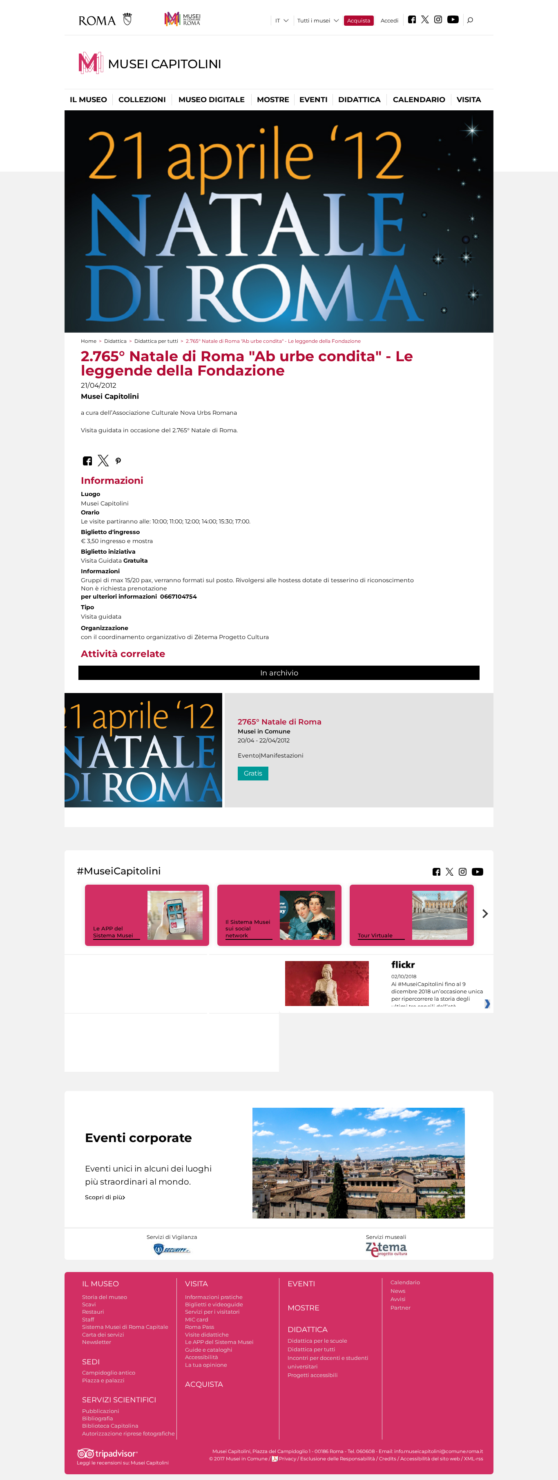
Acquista (359, 20)
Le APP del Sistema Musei (113, 932)
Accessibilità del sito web (430, 1459)
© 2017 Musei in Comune (238, 1459)
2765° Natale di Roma (279, 722)
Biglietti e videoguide (214, 1304)
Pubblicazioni (100, 1411)
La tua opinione (206, 1365)
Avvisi (398, 1299)
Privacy (287, 1459)
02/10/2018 (437, 992)
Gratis (253, 773)
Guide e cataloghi (208, 1349)
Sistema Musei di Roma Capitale (125, 1327)
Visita (469, 99)
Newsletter (96, 1342)
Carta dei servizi (103, 1334)
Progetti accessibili (313, 1375)
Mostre (273, 99)
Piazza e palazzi (103, 1380)
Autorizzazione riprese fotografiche (128, 1433)
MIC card (196, 1319)
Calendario (419, 99)
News (398, 1291)
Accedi (390, 20)
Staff (88, 1319)
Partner (401, 1307)
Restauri (93, 1311)
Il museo (88, 99)
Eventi (313, 99)
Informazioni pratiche (214, 1297)
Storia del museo (104, 1297)
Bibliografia (97, 1418)
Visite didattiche (207, 1334)
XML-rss (473, 1459)
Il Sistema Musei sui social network (247, 929)
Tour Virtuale (375, 935)
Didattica (359, 99)
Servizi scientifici (119, 1400)
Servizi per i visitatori (212, 1311)
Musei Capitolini (164, 64)
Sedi (91, 1362)
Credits (387, 1459)
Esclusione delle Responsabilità (337, 1459)
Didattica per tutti (156, 341)
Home (88, 341)
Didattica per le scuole (317, 1340)
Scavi (89, 1304)
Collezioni (142, 99)
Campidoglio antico (108, 1372)
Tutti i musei (313, 20)
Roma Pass (199, 1327)
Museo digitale (212, 99)
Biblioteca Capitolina (110, 1425)
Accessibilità (201, 1357)
